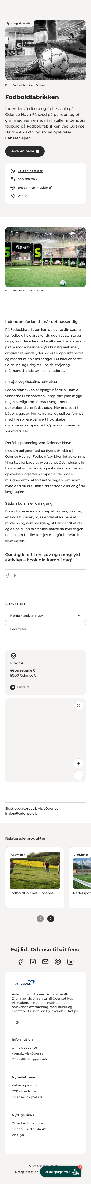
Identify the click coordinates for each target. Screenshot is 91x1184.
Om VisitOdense (24, 1047)
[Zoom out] (79, 775)
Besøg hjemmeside (33, 187)
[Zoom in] (79, 763)
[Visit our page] (33, 961)
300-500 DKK (27, 179)
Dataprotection (27, 1172)
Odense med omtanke (29, 1129)
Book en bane (22, 151)
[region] (45, 740)
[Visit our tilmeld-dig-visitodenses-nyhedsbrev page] (45, 961)
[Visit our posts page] (70, 961)
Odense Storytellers (27, 1097)
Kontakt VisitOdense (28, 1053)
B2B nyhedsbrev (24, 1091)
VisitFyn (18, 1135)
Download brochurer (28, 1123)
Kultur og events (24, 1085)
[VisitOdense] (25, 982)
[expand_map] (78, 705)
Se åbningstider (30, 171)
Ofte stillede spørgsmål (30, 1059)
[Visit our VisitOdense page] (20, 961)
